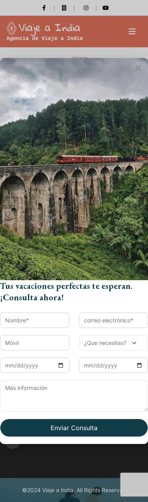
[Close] (138, 68)
